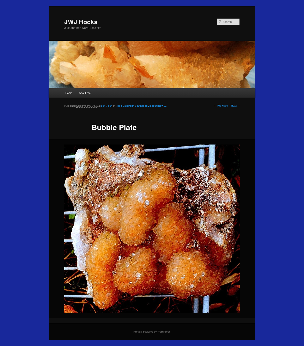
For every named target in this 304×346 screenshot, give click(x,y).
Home (68, 93)
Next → (235, 105)
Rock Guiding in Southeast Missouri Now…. (141, 106)
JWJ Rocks (81, 21)
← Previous (221, 105)
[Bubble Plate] (152, 229)
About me (85, 93)
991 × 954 (107, 106)
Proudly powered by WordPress (152, 331)
